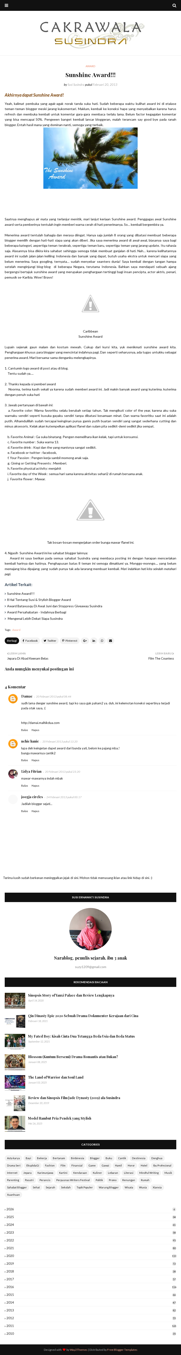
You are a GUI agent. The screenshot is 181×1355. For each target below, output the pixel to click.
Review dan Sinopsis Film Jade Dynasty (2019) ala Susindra (74, 1098)
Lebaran (113, 1172)
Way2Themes (78, 1349)
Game (92, 1165)
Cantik (122, 1158)
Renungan (128, 1180)
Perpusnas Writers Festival (73, 1180)
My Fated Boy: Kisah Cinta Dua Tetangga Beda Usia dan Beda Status (81, 1036)
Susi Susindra (76, 84)
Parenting (13, 1180)
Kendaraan (80, 1172)
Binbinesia (77, 1158)
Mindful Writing (149, 1172)
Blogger (95, 1158)
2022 (91, 1240)
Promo (112, 1180)
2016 (91, 1287)
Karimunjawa (45, 1172)
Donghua (156, 1158)
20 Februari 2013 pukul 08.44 (53, 696)
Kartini (63, 1172)
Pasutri (29, 1180)
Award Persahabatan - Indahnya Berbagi (36, 612)
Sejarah (50, 1187)
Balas (24, 729)
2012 (91, 1318)
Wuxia (143, 1187)
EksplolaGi (32, 1165)
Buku (109, 1158)
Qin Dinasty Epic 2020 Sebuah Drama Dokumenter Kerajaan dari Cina (83, 1016)
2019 (91, 1263)
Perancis (45, 1180)
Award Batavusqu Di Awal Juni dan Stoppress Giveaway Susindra (54, 606)
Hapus (35, 729)
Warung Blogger (109, 1187)
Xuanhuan (13, 1194)
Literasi (128, 1172)
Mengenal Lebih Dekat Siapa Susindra (35, 618)
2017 (91, 1279)
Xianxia (157, 1187)
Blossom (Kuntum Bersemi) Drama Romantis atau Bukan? (73, 1057)
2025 (91, 1217)
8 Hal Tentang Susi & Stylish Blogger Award (39, 600)
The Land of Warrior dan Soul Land (55, 1077)
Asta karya (13, 1158)
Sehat (36, 1187)
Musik (168, 1172)
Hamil (118, 1165)
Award (16, 630)
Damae (27, 696)
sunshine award (45, 272)
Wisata (129, 1187)
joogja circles (32, 797)
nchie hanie (30, 741)
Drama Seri (14, 1165)
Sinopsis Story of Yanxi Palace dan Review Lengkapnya (71, 995)
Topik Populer (85, 1187)
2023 (91, 1232)
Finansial (76, 1165)
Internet (12, 1172)
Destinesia (138, 1158)
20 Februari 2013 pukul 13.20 (60, 741)
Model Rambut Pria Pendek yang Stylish (59, 1118)
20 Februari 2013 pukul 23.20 (62, 771)
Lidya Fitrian (31, 771)
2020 (91, 1256)
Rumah (145, 1180)
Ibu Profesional (162, 1165)
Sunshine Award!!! (21, 593)
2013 (91, 1310)
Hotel (144, 1165)
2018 (91, 1271)
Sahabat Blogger (17, 1187)
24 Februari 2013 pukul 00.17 (64, 797)
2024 (91, 1225)
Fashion (50, 1165)
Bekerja (42, 1158)
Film (63, 1165)
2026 (90, 1209)
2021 (91, 1248)
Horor (131, 1165)
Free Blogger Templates (122, 1349)
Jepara (27, 1172)
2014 (91, 1302)
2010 (91, 1333)
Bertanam (59, 1158)
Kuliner (97, 1172)
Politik (99, 1180)
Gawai (105, 1165)
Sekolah (66, 1187)
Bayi (28, 1158)
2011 (91, 1326)
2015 (91, 1295)
